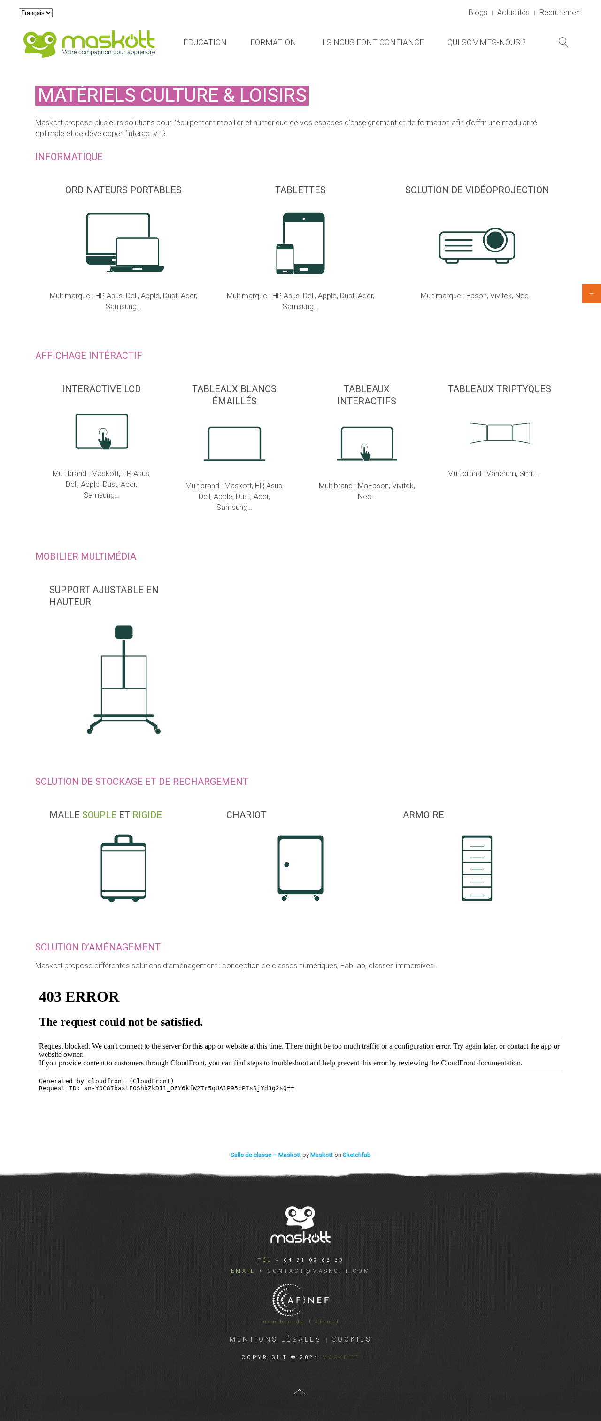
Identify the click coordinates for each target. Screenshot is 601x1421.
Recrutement (560, 12)
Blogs (478, 12)
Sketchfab (357, 1154)
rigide (147, 815)
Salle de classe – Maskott (266, 1154)
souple (99, 815)
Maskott (321, 1154)
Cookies (351, 1339)
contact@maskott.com (318, 1271)
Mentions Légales (276, 1339)
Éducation (205, 42)
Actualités (513, 12)
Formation (273, 42)
